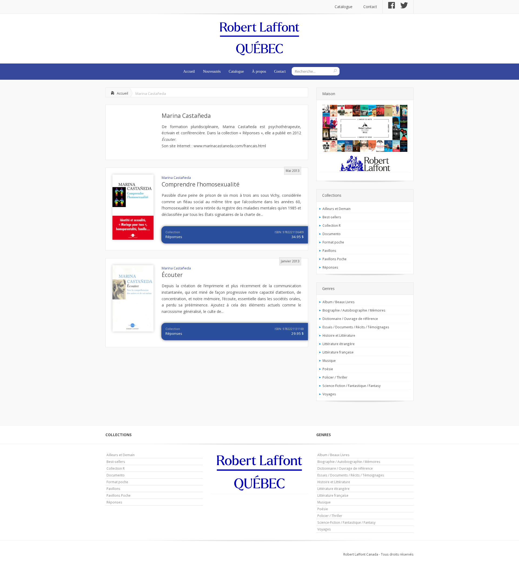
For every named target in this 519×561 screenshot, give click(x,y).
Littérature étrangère (338, 344)
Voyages (329, 394)
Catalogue (343, 6)
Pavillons (329, 250)
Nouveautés (212, 71)
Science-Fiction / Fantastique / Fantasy (351, 385)
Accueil (189, 71)
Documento (331, 234)
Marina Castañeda (186, 115)
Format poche (333, 242)
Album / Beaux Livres (338, 302)
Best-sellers (331, 217)
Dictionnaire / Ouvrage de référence (350, 318)
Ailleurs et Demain (336, 208)
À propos (259, 71)
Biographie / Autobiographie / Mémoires (353, 310)
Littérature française (338, 352)
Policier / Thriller (334, 377)
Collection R (331, 225)
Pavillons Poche (334, 259)
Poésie (327, 369)
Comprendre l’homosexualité (200, 184)
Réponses (173, 236)
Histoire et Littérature (338, 335)
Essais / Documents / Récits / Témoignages (355, 327)
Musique (329, 360)
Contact (370, 6)
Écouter (172, 275)
